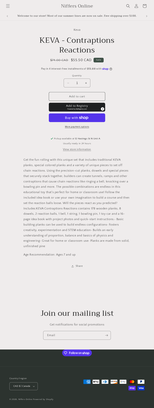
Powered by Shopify (43, 399)
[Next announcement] (147, 16)
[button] (8, 6)
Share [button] (79, 266)
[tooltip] (102, 109)
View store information (77, 149)
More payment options (77, 126)
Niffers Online (25, 399)
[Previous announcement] (7, 16)
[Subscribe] (106, 335)
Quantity (77, 75)
